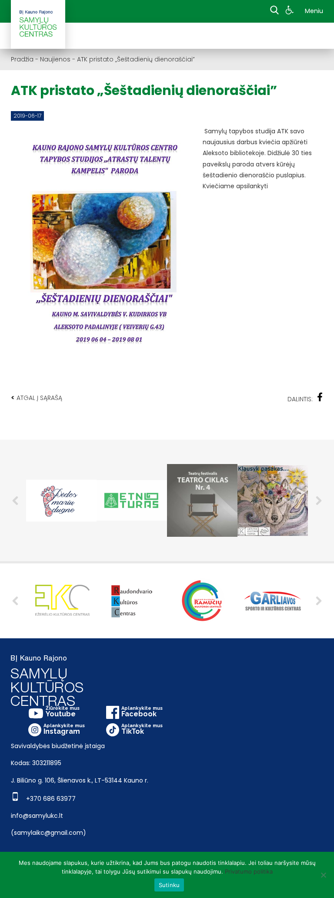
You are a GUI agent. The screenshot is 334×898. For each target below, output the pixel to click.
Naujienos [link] (55, 59)
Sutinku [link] (169, 884)
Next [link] (318, 500)
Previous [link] (15, 500)
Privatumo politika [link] (249, 871)
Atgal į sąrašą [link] (36, 398)
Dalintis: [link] (300, 399)
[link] (290, 11)
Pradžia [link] (22, 59)
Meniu (314, 11)
